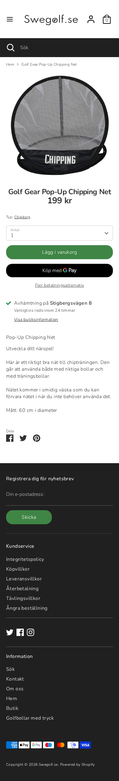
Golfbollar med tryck (30, 718)
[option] (59, 125)
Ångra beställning (27, 608)
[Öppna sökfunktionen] (10, 47)
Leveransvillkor (24, 579)
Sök (10, 669)
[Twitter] (9, 632)
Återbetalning (22, 588)
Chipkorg (22, 217)
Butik (12, 708)
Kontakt (15, 679)
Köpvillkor (18, 569)
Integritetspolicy (25, 559)
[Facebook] (20, 632)
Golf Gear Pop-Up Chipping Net (49, 64)
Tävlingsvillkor (23, 598)
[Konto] (91, 16)
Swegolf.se (48, 764)
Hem (10, 64)
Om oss (14, 688)
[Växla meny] (10, 19)
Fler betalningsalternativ (59, 285)
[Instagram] (30, 632)
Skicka (29, 517)
